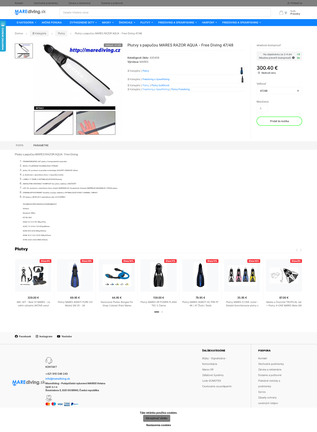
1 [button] (156, 312)
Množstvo (263, 101)
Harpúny (208, 22)
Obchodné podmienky (46, 3)
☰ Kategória (25, 22)
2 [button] (162, 312)
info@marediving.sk (57, 378)
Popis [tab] (19, 145)
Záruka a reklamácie (79, 3)
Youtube (66, 336)
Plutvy (145, 22)
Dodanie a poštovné (112, 3)
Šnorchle (125, 22)
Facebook (25, 336)
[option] (78, 90)
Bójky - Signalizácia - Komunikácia (214, 361)
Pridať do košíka (279, 121)
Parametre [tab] (41, 145)
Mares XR (207, 369)
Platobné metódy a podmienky (269, 383)
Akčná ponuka (52, 22)
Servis (262, 391)
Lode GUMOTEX (211, 380)
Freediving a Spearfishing (176, 22)
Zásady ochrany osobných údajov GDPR (268, 403)
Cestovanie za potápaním (217, 386)
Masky (106, 22)
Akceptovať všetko (156, 418)
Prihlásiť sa (296, 3)
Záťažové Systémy (213, 375)
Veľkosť (261, 83)
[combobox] (165, 12)
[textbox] (165, 12)
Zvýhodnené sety (82, 22)
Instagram (45, 336)
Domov (19, 33)
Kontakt (19, 3)
